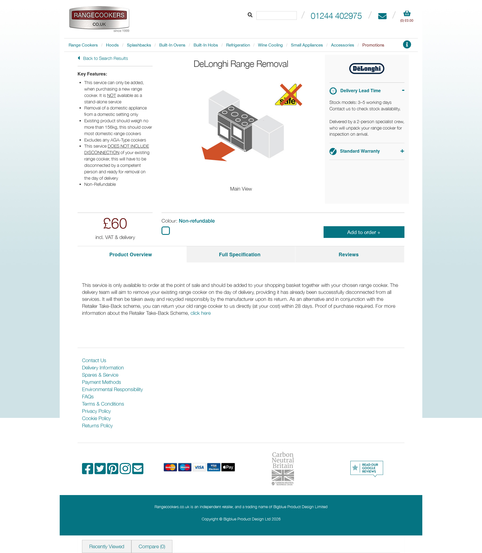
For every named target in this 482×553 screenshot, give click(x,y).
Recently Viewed (106, 546)
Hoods (112, 45)
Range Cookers (83, 45)
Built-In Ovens (172, 45)
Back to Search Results (105, 58)
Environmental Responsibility (112, 389)
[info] (407, 46)
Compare (152, 546)
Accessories (342, 45)
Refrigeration (238, 45)
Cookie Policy (96, 418)
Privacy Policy (96, 411)
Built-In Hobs (206, 45)
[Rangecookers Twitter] (101, 471)
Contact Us (94, 360)
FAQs (88, 396)
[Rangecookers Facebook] (88, 471)
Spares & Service (100, 375)
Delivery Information (103, 368)
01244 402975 (336, 15)
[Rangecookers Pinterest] (113, 471)
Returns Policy (97, 425)
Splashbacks (139, 45)
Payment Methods (101, 382)
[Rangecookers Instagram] (126, 471)
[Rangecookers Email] (137, 471)
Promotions (373, 45)
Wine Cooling (270, 45)
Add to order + (363, 232)
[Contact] (382, 15)
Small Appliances (307, 45)
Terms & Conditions (103, 404)
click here (201, 313)
